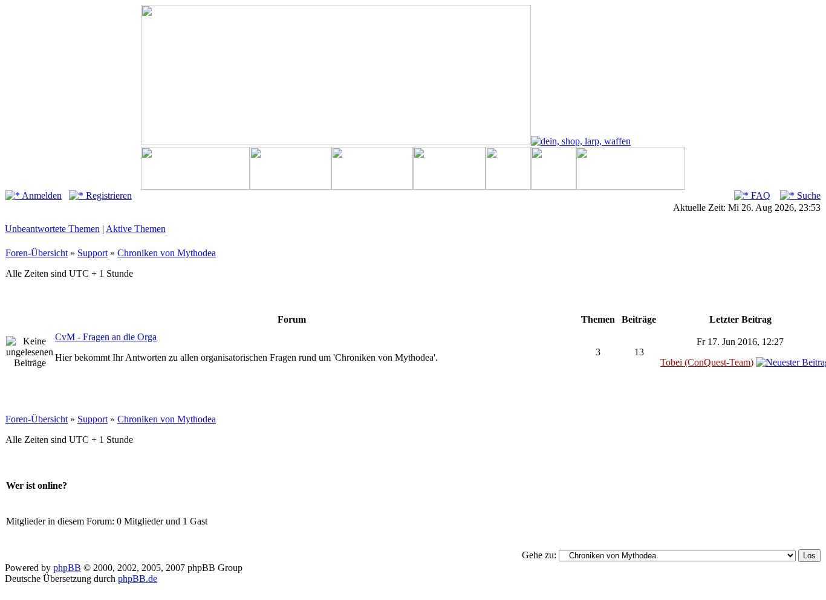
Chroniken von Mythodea (166, 253)
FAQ (759, 195)
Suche (808, 195)
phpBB (67, 568)
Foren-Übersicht (36, 253)
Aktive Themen (136, 229)
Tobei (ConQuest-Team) (706, 362)
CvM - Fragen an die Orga (106, 337)
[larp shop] (581, 141)
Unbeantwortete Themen (52, 229)
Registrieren (107, 195)
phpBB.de (137, 578)
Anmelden (41, 195)
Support (92, 253)
